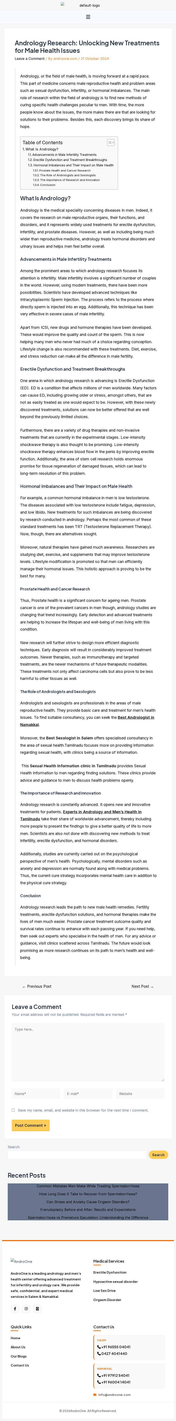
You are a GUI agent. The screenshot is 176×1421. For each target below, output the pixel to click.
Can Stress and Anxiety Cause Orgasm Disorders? (88, 1202)
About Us (18, 1347)
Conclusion (47, 185)
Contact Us (20, 1365)
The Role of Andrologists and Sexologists (68, 175)
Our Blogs (19, 1356)
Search (14, 1147)
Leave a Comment (30, 58)
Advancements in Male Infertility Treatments (64, 155)
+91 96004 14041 (115, 1382)
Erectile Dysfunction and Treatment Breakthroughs (70, 160)
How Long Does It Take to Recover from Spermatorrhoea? (88, 1194)
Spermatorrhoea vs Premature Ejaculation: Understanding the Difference (88, 1217)
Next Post (143, 986)
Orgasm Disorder (107, 1300)
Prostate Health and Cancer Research (65, 170)
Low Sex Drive (104, 1290)
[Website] (140, 1094)
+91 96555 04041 (115, 1347)
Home (15, 1338)
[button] (88, 17)
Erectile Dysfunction (109, 1272)
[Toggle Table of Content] (109, 142)
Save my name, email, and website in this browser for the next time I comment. (83, 1110)
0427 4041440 (114, 1353)
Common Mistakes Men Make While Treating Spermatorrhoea (88, 1186)
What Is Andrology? (42, 149)
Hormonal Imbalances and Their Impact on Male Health (73, 165)
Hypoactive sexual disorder (115, 1281)
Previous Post (36, 986)
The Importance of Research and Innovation (70, 180)
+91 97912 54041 (115, 1375)
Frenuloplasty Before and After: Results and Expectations (88, 1209)
